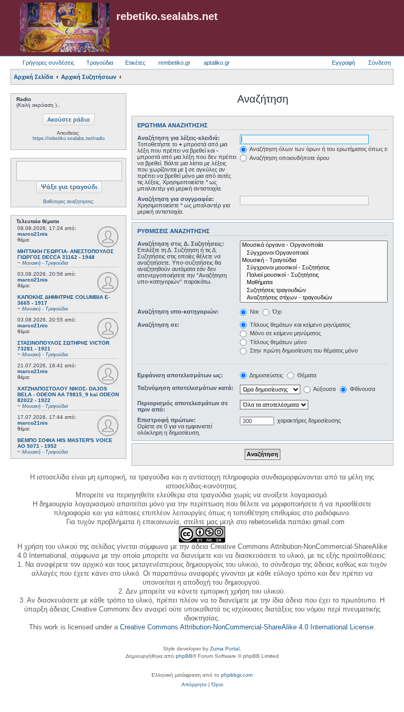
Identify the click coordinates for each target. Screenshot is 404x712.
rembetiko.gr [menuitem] (174, 62)
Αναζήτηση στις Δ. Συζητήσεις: (180, 243)
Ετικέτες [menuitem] (135, 62)
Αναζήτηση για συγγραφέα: (175, 199)
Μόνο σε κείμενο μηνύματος (284, 333)
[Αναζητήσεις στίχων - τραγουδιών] (314, 298)
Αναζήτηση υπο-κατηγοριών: (178, 311)
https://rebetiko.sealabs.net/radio (69, 138)
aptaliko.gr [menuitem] (217, 62)
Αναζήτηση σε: (158, 325)
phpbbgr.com (236, 675)
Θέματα (306, 375)
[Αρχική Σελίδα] (64, 28)
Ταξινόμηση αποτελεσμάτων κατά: (185, 388)
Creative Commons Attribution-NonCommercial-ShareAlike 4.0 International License (246, 627)
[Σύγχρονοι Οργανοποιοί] (314, 253)
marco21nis (32, 234)
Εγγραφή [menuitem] (343, 62)
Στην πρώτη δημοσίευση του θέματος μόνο (303, 350)
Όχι (276, 311)
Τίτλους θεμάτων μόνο (277, 342)
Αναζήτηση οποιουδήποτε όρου (288, 158)
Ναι (253, 311)
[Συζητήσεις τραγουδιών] (314, 290)
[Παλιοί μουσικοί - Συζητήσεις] (314, 275)
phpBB (184, 656)
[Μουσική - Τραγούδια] (314, 260)
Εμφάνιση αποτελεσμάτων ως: (180, 375)
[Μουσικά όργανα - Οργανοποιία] (314, 245)
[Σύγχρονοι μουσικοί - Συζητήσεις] (314, 268)
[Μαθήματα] (314, 282)
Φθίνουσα (361, 389)
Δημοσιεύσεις (265, 375)
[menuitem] (194, 684)
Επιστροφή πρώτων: (166, 420)
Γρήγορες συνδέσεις (48, 62)
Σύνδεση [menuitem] (379, 62)
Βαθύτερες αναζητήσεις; (68, 201)
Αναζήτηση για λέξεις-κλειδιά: (178, 138)
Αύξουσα (324, 389)
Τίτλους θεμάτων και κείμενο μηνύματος (299, 325)
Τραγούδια (99, 62)
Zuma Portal (224, 648)
